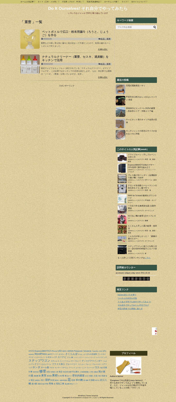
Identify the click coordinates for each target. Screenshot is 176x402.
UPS (104, 351)
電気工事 (60, 384)
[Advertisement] (42, 103)
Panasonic (78, 351)
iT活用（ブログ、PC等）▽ (73, 2)
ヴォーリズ (90, 368)
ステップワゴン (39, 360)
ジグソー (81, 357)
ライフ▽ (125, 2)
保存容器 (36, 372)
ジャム (87, 357)
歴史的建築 (78, 375)
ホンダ (36, 367)
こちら (147, 258)
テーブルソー (76, 361)
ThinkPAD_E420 (97, 351)
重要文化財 (41, 384)
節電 (53, 380)
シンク (76, 357)
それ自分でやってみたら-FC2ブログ (133, 305)
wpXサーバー (52, 354)
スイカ (97, 357)
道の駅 (34, 384)
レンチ (84, 367)
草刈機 (79, 380)
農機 (146, 221)
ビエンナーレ (46, 364)
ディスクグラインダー (92, 361)
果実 (43, 375)
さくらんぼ (71, 354)
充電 (48, 372)
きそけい (62, 354)
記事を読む (103, 49)
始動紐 (96, 372)
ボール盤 (45, 367)
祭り (43, 380)
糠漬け (57, 380)
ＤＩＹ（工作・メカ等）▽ (49, 2)
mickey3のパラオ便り (127, 295)
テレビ (68, 361)
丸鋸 (101, 367)
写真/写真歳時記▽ (94, 2)
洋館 (99, 376)
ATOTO (31, 351)
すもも (80, 354)
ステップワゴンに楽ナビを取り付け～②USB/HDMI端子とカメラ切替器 (142, 248)
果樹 (55, 375)
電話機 (67, 384)
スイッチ (103, 357)
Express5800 (40, 351)
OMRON (70, 351)
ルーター (78, 367)
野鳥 (51, 383)
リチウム (64, 368)
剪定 (61, 372)
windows (31, 354)
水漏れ (90, 376)
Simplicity (87, 351)
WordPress (41, 354)
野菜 (46, 384)
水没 (86, 376)
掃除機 (36, 376)
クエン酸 (70, 357)
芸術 (73, 380)
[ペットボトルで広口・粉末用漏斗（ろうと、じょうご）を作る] (30, 40)
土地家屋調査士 (85, 372)
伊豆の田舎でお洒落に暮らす (130, 309)
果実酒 (49, 376)
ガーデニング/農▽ (111, 2)
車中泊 (97, 380)
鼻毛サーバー (73, 384)
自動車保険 (63, 380)
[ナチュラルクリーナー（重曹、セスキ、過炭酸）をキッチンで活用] (30, 65)
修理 (42, 371)
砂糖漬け (38, 380)
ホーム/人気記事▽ (27, 2)
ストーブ (63, 361)
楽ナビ (69, 376)
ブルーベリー (71, 364)
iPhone (54, 351)
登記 (32, 380)
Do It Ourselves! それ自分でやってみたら (88, 8)
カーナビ (62, 357)
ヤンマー (58, 368)
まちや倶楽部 (91, 354)
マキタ (51, 368)
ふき (84, 354)
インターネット (39, 357)
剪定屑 (65, 372)
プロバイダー (96, 364)
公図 (56, 372)
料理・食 (148, 159)
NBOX (64, 351)
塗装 (91, 372)
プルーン (88, 364)
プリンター (81, 364)
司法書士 (75, 372)
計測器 (92, 380)
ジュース (92, 357)
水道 (96, 376)
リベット (72, 368)
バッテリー (36, 364)
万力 (97, 367)
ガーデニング (149, 210)
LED (60, 351)
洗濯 (103, 376)
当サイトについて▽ (139, 2)
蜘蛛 (87, 380)
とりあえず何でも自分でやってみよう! (134, 302)
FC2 (49, 351)
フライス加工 (58, 364)
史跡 (70, 372)
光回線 (52, 372)
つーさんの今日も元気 (127, 298)
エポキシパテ (51, 357)
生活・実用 (105, 39)
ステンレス (55, 361)
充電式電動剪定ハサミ (135, 85)
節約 (48, 379)
